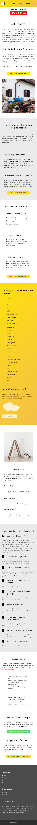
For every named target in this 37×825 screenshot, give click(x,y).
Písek (9, 380)
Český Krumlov (12, 374)
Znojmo (9, 377)
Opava (9, 365)
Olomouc (10, 320)
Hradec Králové (12, 317)
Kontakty (6, 783)
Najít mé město (10, 416)
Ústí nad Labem (12, 314)
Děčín (9, 368)
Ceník (5, 778)
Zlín (8, 333)
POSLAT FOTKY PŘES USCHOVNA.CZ (18, 756)
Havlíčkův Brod (12, 371)
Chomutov (10, 337)
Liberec (9, 311)
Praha (9, 299)
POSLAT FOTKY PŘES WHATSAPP (18, 732)
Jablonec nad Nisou (13, 359)
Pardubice (10, 327)
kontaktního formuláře (8, 669)
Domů (5, 775)
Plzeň (9, 308)
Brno (8, 302)
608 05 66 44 (18, 13)
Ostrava (9, 305)
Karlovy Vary (11, 343)
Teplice (9, 340)
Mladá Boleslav (12, 346)
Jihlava (9, 330)
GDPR (5, 795)
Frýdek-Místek (12, 362)
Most (8, 356)
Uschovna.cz (22, 747)
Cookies (6, 792)
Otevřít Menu (3, 3)
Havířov (9, 349)
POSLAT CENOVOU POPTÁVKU (18, 73)
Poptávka (6, 780)
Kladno (9, 352)
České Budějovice (13, 323)
